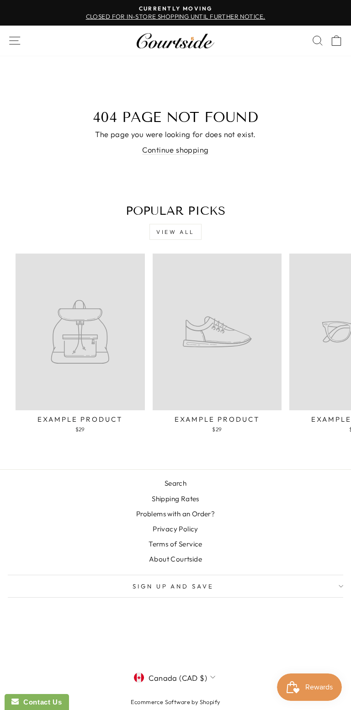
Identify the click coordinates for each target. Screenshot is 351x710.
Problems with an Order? (175, 513)
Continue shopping (175, 149)
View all (175, 231)
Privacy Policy (175, 529)
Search (175, 483)
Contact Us (40, 702)
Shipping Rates (175, 498)
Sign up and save (173, 586)
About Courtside (175, 559)
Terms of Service (175, 544)
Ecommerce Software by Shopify (175, 701)
